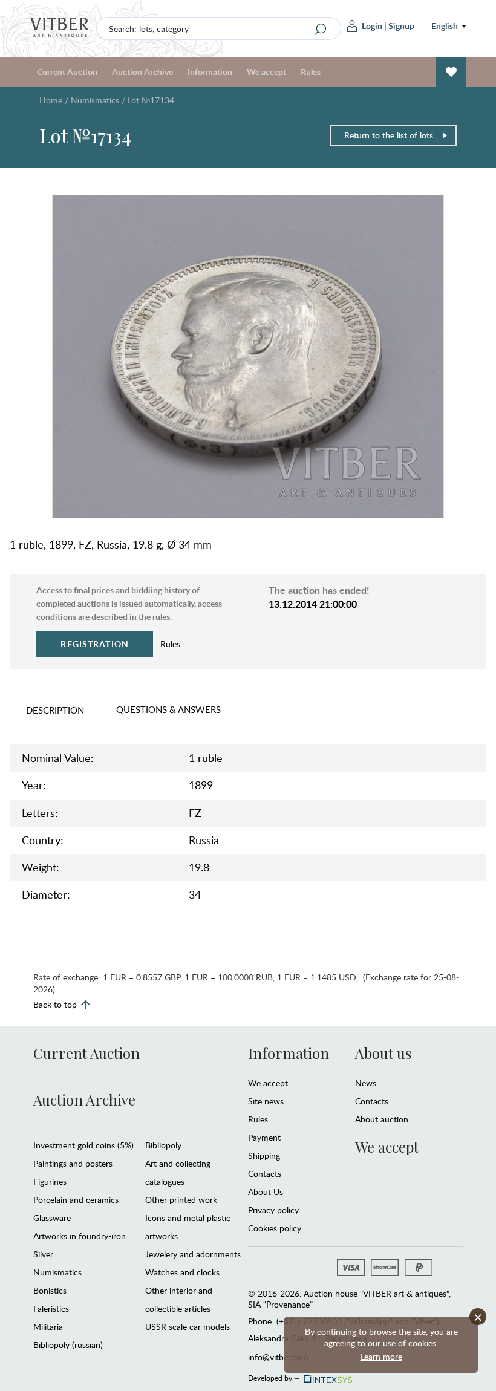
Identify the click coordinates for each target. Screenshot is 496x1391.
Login (372, 25)
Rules (311, 71)
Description (55, 710)
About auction (381, 1119)
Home (50, 100)
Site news (266, 1101)
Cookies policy (274, 1228)
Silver (43, 1254)
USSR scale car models (187, 1326)
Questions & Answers (168, 709)
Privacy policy (273, 1210)
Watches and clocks (182, 1272)
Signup (401, 25)
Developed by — (274, 1376)
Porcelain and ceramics (76, 1199)
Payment (264, 1137)
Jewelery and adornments (193, 1254)
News (365, 1083)
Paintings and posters (73, 1163)
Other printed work (181, 1199)
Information (288, 1053)
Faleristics (51, 1308)
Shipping (264, 1155)
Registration (94, 644)
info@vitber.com (278, 1357)
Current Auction (86, 1053)
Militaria (48, 1326)
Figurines (50, 1181)
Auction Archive (84, 1099)
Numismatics (95, 100)
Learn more (381, 1356)
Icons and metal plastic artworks (187, 1227)
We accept (268, 1083)
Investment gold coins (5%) (83, 1145)
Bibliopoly (163, 1145)
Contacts (264, 1173)
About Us (265, 1191)
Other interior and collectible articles (178, 1299)
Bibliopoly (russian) (68, 1344)
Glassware (52, 1217)
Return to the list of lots (388, 135)
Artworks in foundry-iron (79, 1236)
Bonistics (50, 1290)
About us (383, 1053)
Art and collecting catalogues (177, 1172)
